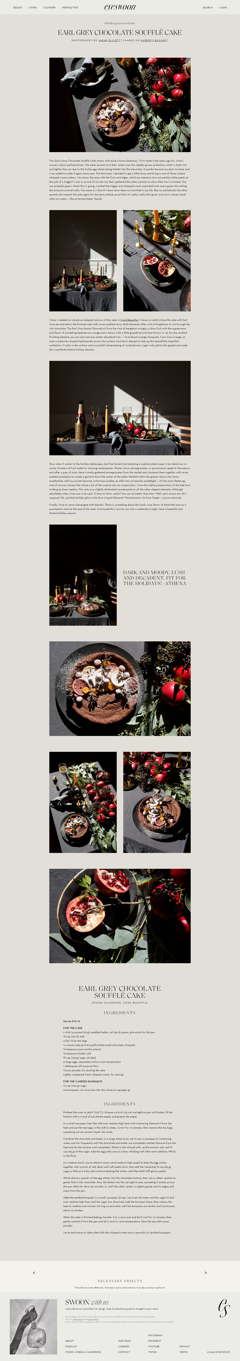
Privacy (185, 1346)
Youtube (154, 1346)
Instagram (155, 1335)
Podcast (71, 1346)
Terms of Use (78, 1319)
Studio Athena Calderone (83, 1351)
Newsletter (70, 7)
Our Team (124, 1340)
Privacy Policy (92, 1319)
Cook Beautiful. (129, 320)
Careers (123, 1346)
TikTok (152, 1351)
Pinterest (154, 1340)
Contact (124, 1351)
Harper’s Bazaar (153, 40)
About (69, 1340)
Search (208, 7)
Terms (184, 1351)
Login (223, 7)
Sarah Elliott (109, 40)
